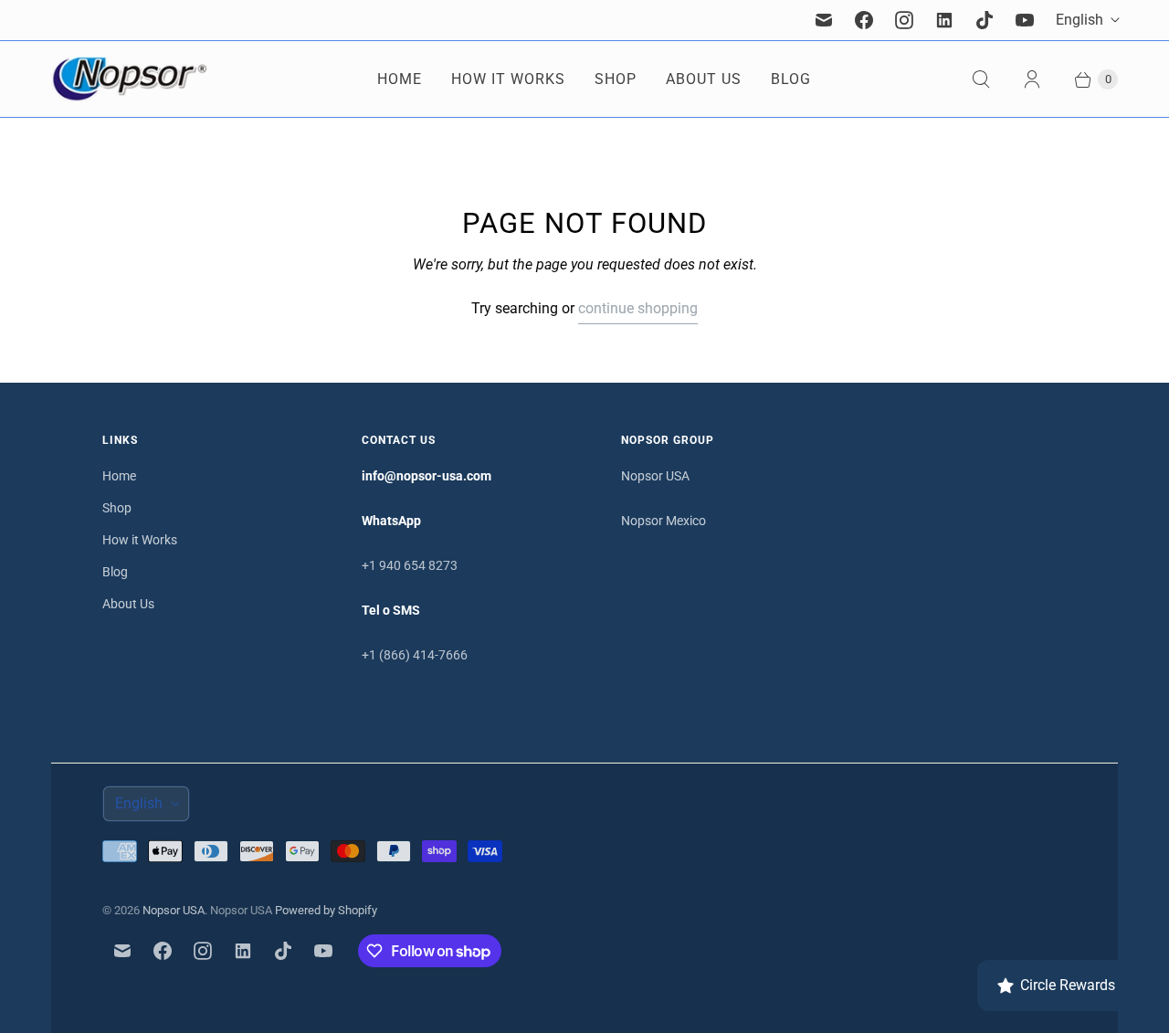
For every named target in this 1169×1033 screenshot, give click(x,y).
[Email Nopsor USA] (824, 20)
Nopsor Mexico (663, 520)
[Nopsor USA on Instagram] (904, 20)
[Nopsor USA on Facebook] (864, 20)
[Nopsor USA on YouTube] (1025, 20)
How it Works (139, 539)
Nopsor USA (655, 476)
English (1079, 19)
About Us (704, 79)
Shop (616, 79)
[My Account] (1032, 79)
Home (399, 79)
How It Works (508, 79)
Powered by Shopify (326, 910)
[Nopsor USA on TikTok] (984, 20)
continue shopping (638, 308)
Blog (791, 79)
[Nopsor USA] (128, 79)
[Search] (980, 79)
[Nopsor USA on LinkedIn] (944, 20)
